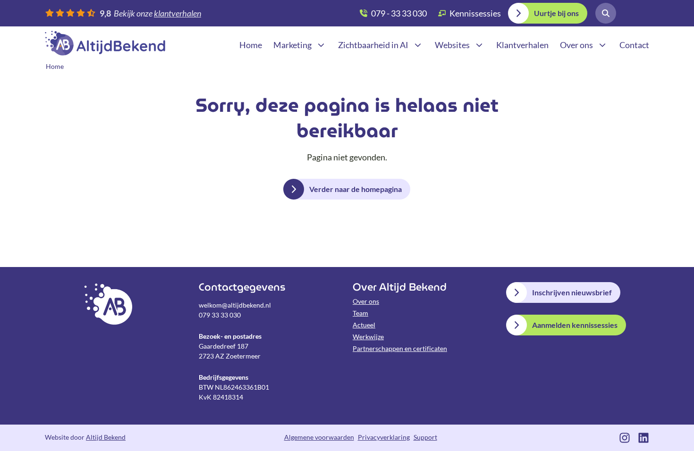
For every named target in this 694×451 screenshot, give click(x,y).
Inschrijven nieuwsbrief (572, 292)
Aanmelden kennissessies (575, 324)
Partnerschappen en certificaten (400, 348)
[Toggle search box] (605, 13)
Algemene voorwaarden (319, 437)
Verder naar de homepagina (355, 188)
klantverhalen (177, 13)
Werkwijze (368, 337)
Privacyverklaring (384, 437)
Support (425, 437)
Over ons (366, 301)
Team (360, 313)
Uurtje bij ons (556, 12)
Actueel (364, 325)
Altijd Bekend (105, 43)
